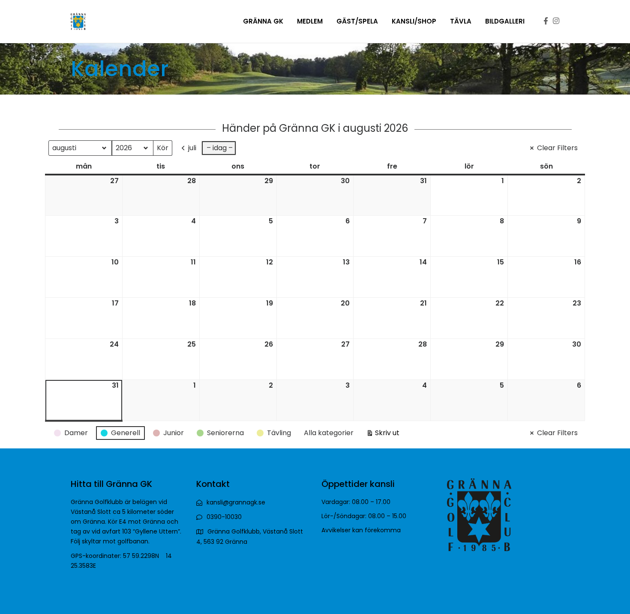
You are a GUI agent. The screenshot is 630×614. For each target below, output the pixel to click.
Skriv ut (382, 434)
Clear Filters (557, 148)
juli (192, 148)
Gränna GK (263, 21)
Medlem (310, 21)
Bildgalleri (505, 21)
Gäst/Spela (357, 21)
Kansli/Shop (414, 21)
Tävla (460, 21)
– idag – (220, 148)
